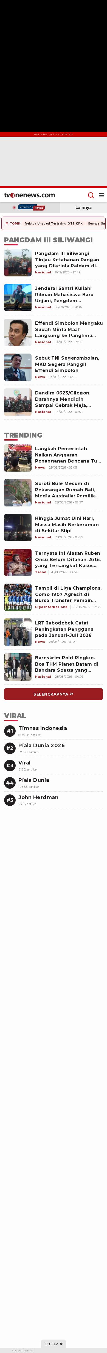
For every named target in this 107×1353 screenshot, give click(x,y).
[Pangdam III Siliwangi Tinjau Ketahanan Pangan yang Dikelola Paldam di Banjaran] (18, 262)
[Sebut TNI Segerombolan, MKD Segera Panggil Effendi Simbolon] (18, 367)
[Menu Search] (91, 195)
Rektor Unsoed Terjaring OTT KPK (54, 223)
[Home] (29, 195)
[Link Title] (18, 458)
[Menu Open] (101, 195)
